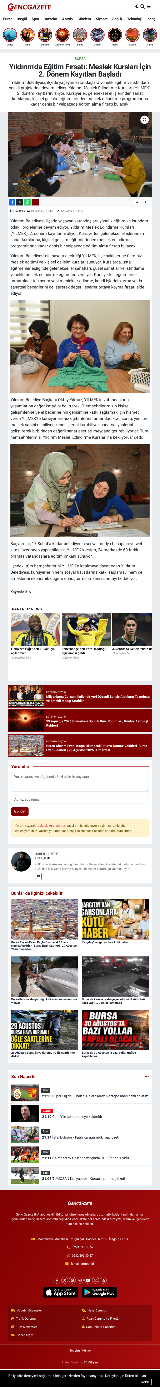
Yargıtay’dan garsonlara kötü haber (105, 942)
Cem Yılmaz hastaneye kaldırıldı (72, 1117)
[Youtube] (87, 1280)
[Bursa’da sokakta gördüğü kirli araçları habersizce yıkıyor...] (44, 976)
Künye (86, 1350)
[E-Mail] (38, 876)
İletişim (74, 1350)
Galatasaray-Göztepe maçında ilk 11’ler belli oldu (85, 1158)
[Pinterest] (72, 1280)
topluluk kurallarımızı (51, 826)
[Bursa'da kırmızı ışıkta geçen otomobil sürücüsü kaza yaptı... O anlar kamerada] (115, 976)
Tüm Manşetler (26, 1327)
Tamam (145, 1382)
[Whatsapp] (95, 1280)
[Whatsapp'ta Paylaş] (27, 202)
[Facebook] (57, 1280)
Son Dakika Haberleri (101, 1327)
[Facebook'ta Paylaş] (12, 202)
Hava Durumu (97, 1310)
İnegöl (22, 19)
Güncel (47, 1110)
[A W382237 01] (80, 490)
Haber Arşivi (25, 1335)
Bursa (7, 19)
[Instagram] (80, 1280)
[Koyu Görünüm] (137, 7)
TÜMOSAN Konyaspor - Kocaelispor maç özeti (83, 1179)
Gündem (84, 19)
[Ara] (142, 7)
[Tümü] (147, 1076)
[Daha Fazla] (35, 202)
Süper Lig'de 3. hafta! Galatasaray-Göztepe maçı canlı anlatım (95, 1096)
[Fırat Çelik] (21, 861)
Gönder (20, 811)
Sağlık (117, 19)
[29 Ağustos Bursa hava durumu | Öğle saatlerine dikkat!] (44, 1030)
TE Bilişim (91, 1362)
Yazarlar (50, 19)
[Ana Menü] (149, 7)
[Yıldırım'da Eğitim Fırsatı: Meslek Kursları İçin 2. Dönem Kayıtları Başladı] (80, 154)
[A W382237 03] (80, 346)
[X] (64, 1280)
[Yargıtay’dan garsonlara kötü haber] (115, 919)
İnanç (150, 19)
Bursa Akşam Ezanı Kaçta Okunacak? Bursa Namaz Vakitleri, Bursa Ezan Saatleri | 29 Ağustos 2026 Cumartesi (44, 946)
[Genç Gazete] (29, 7)
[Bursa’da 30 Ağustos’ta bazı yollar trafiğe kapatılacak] (115, 1030)
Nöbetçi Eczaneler (29, 1310)
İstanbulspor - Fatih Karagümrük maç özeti (80, 1137)
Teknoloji (134, 19)
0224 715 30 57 (82, 1247)
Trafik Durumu (26, 1318)
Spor (35, 19)
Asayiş (67, 19)
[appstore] (60, 1292)
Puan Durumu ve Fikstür (103, 1318)
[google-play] (99, 1292)
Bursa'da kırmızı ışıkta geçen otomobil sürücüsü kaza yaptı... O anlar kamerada (113, 1001)
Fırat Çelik (19, 211)
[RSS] (103, 1280)
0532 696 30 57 (82, 1255)
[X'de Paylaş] (19, 202)
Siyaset (102, 19)
